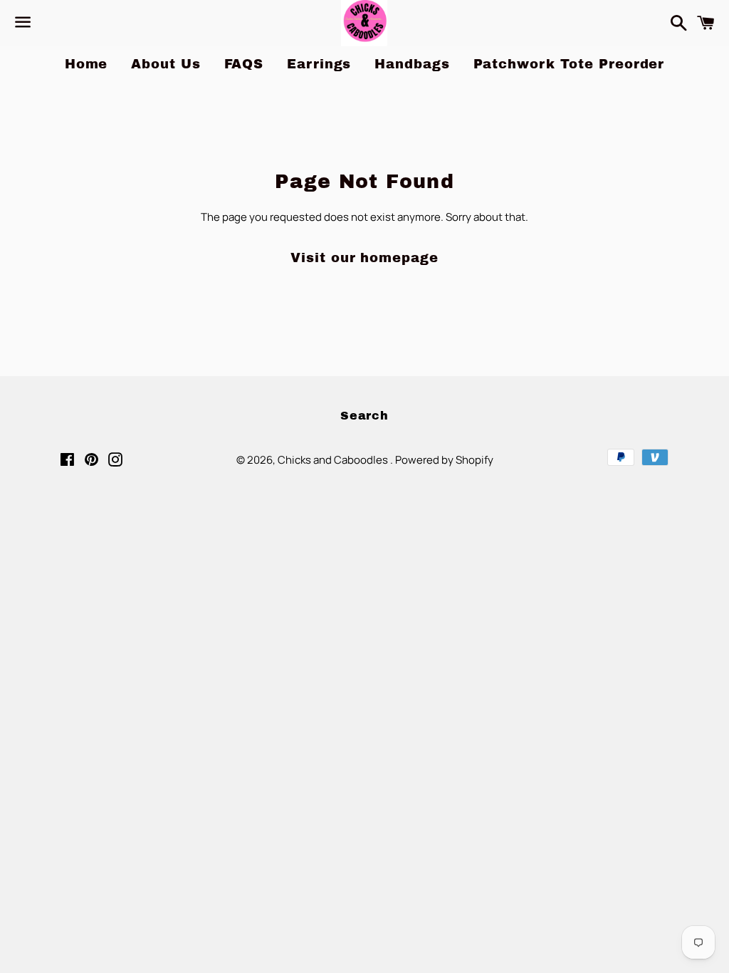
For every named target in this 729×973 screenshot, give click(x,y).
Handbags (411, 64)
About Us (165, 64)
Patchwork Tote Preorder (569, 64)
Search (364, 416)
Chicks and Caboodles (334, 459)
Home (86, 64)
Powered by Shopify (444, 459)
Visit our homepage (364, 258)
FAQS (244, 64)
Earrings (319, 64)
